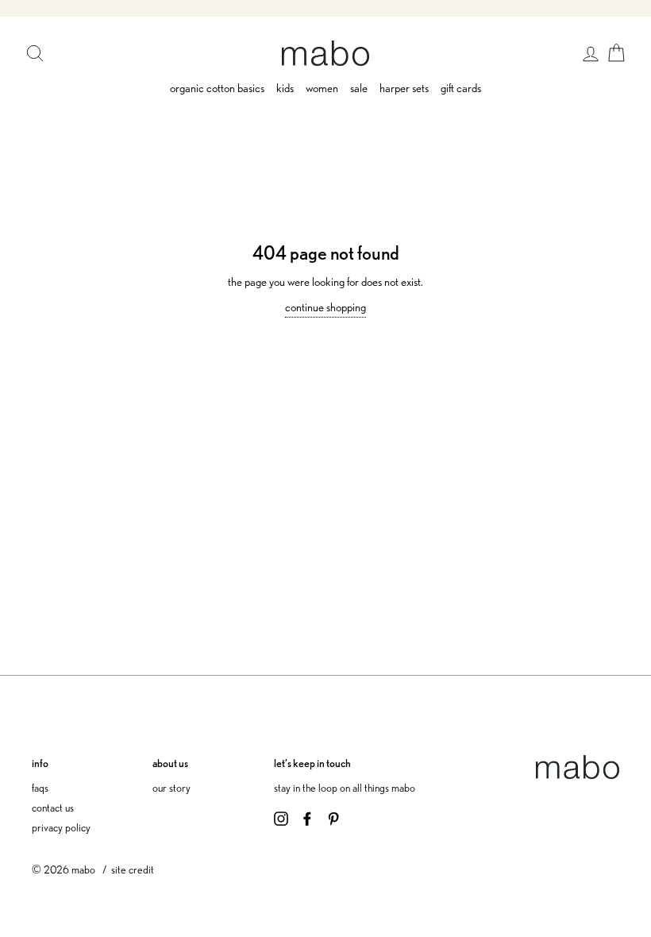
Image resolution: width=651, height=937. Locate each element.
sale (359, 88)
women (322, 88)
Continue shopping (325, 307)
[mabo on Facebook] (307, 817)
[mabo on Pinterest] (333, 817)
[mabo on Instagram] (281, 817)
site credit (132, 869)
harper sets (404, 88)
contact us (53, 807)
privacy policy (61, 827)
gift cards (461, 88)
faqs (40, 787)
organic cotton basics (217, 88)
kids (285, 88)
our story (171, 787)
